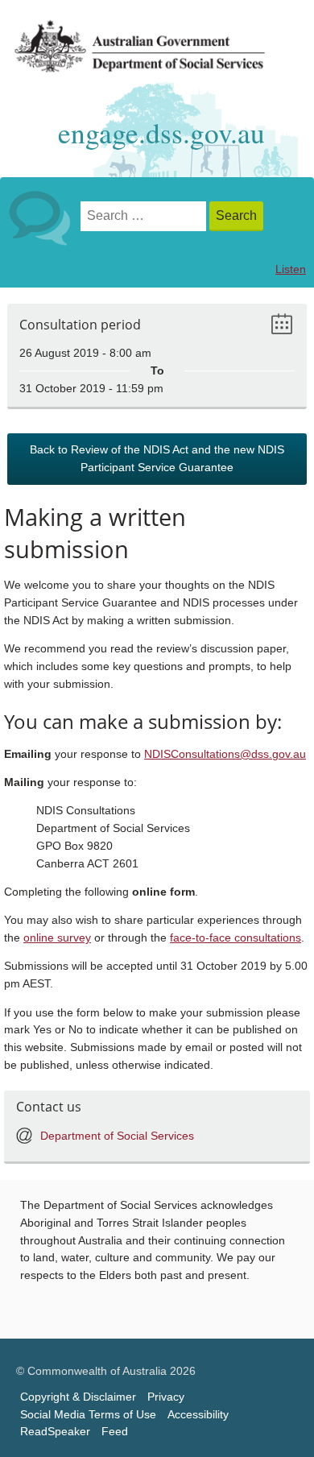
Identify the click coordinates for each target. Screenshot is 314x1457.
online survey (57, 938)
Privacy (165, 1397)
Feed (114, 1432)
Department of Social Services (117, 1136)
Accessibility (198, 1415)
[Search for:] (145, 216)
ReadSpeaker (55, 1432)
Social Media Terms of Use (88, 1415)
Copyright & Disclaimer (78, 1397)
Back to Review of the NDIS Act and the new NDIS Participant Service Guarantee (157, 459)
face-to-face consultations (235, 938)
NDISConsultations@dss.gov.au (225, 754)
